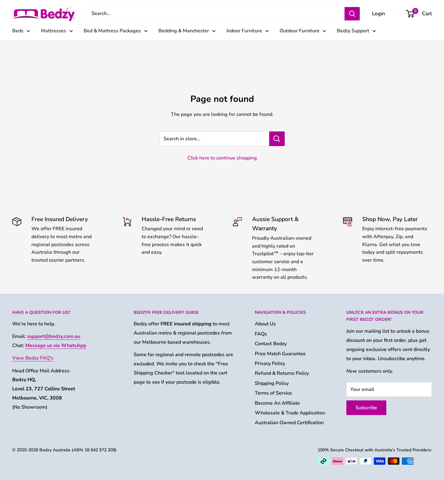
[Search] (352, 13)
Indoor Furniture (244, 30)
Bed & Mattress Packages (112, 30)
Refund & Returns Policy (282, 373)
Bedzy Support (353, 30)
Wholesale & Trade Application (290, 413)
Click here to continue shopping (222, 158)
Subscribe (366, 407)
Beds (17, 30)
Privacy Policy (270, 363)
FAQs (261, 334)
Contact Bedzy (271, 343)
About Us (265, 324)
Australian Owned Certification (289, 422)
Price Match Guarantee (280, 353)
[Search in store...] (277, 138)
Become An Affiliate (277, 403)
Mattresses (53, 30)
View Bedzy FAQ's (32, 358)
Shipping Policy (272, 383)
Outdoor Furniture (299, 30)
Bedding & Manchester (183, 30)
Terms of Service (273, 393)
